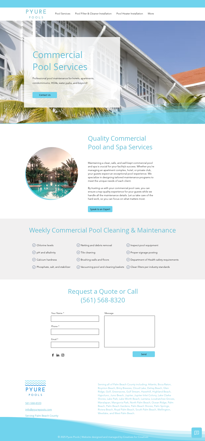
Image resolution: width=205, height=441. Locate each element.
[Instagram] (63, 355)
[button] (63, 13)
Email (54, 339)
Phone (54, 326)
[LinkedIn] (58, 355)
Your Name (56, 313)
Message (109, 313)
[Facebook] (53, 355)
